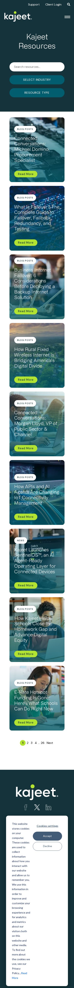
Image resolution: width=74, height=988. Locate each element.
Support (34, 4)
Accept (47, 836)
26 (42, 743)
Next (50, 743)
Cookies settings (47, 825)
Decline (47, 846)
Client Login (53, 4)
